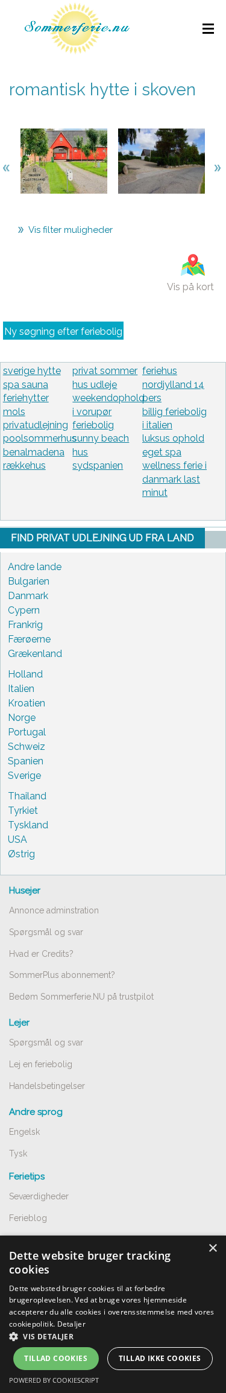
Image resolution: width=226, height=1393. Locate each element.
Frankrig (25, 624)
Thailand (27, 796)
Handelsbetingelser (47, 1086)
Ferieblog (28, 1218)
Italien (21, 688)
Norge (22, 717)
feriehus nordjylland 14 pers (173, 384)
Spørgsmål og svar (46, 932)
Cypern (24, 610)
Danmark (28, 595)
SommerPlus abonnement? (62, 975)
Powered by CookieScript (54, 1380)
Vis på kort (190, 287)
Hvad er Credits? (41, 954)
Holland (25, 674)
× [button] (212, 1248)
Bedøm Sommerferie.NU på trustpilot (81, 996)
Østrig (21, 854)
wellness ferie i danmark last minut (174, 479)
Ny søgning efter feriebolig (63, 331)
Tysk (18, 1153)
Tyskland (28, 825)
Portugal (27, 732)
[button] (113, 1336)
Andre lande (34, 567)
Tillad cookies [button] (55, 1358)
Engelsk (24, 1132)
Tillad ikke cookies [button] (160, 1358)
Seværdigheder (39, 1196)
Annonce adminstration (54, 910)
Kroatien (26, 703)
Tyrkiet (23, 810)
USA (17, 839)
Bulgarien (28, 581)
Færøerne (29, 639)
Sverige (24, 775)
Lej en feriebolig (40, 1064)
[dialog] (113, 1314)
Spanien (25, 761)
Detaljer (71, 1324)
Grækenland (35, 653)
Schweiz (26, 746)
